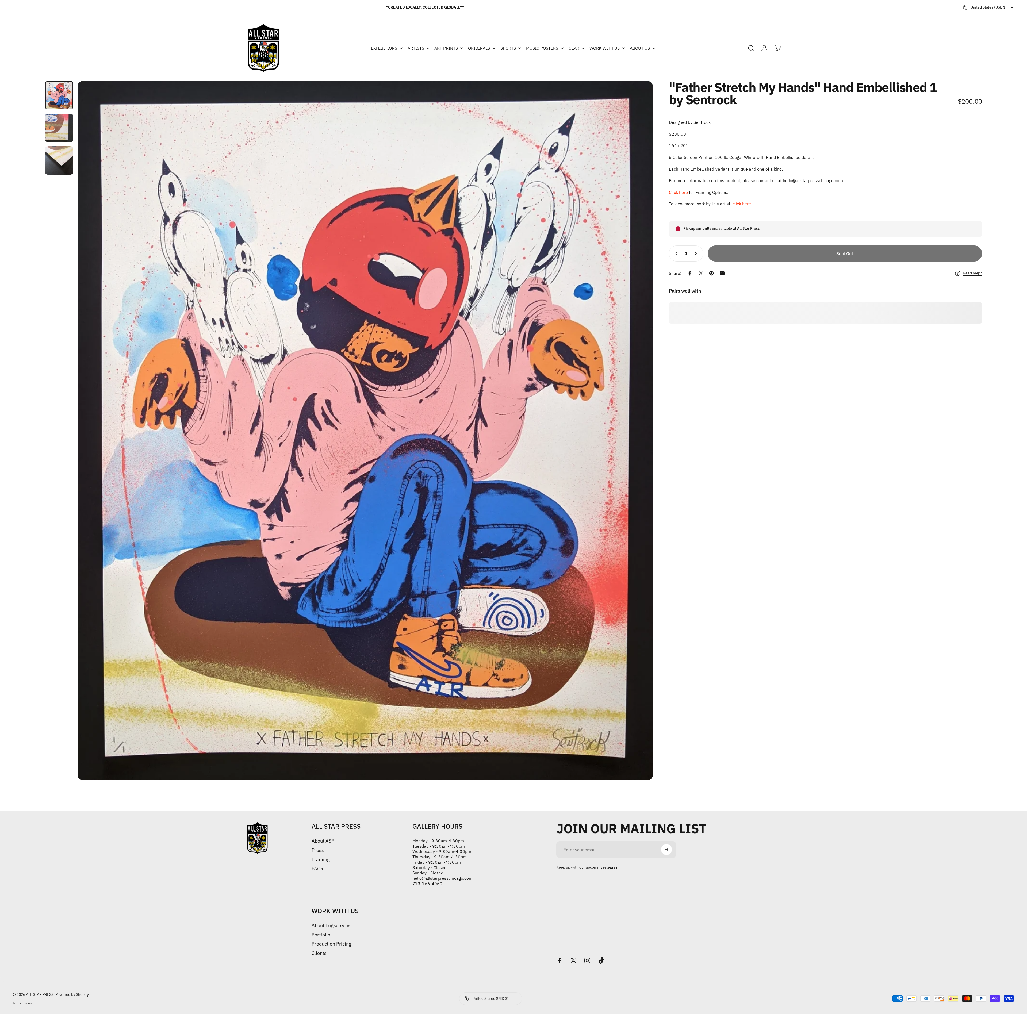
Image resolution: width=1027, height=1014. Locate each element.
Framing (321, 859)
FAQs (317, 869)
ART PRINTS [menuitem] (446, 48)
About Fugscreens (331, 925)
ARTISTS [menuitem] (416, 48)
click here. (742, 204)
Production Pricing (331, 944)
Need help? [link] (972, 273)
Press (318, 850)
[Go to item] (59, 95)
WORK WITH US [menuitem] (604, 48)
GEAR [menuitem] (574, 48)
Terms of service (24, 1003)
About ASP (323, 841)
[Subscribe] (666, 849)
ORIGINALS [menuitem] (479, 48)
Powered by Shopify (72, 994)
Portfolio (321, 935)
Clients (319, 953)
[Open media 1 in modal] (365, 430)
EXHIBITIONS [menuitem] (384, 48)
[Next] (638, 430)
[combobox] (988, 7)
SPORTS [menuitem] (508, 48)
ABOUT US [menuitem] (640, 48)
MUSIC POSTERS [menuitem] (542, 48)
